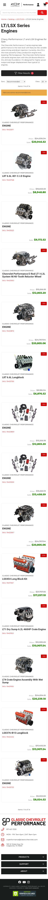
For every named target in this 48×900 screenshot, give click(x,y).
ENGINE (6, 327)
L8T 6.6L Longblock (13, 377)
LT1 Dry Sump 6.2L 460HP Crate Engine (24, 629)
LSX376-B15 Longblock (15, 732)
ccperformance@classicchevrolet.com (22, 839)
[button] (24, 857)
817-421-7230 (11, 829)
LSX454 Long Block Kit (14, 579)
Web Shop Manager (32, 888)
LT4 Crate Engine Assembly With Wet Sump (22, 681)
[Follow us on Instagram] (28, 882)
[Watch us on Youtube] (24, 882)
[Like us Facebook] (19, 882)
